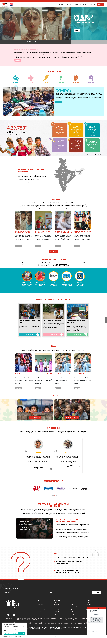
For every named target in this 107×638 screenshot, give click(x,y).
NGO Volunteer (42, 618)
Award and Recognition (42, 608)
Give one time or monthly (71, 416)
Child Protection (56, 610)
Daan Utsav (36, 618)
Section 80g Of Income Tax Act (71, 621)
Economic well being (57, 608)
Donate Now (77, 30)
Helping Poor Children (51, 618)
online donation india (65, 533)
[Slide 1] (52, 37)
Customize (7, 633)
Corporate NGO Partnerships (36, 617)
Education (55, 605)
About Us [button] (61, 4)
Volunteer (71, 603)
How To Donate (81, 621)
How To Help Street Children (24, 620)
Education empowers (77, 618)
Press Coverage (88, 603)
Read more (18, 245)
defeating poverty (60, 204)
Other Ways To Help (73, 605)
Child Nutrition (70, 617)
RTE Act (16, 621)
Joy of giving (41, 622)
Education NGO (77, 617)
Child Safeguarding (73, 608)
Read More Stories (53, 250)
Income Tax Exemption (10, 617)
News (87, 605)
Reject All (14, 633)
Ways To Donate (22, 622)
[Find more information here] (96, 622)
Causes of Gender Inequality (52, 620)
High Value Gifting (73, 607)
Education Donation (19, 617)
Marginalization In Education (64, 620)
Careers (71, 612)
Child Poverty (23, 618)
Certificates (40, 610)
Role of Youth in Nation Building (64, 622)
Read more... (17, 59)
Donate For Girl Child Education (11, 622)
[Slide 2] (54, 37)
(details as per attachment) (44, 630)
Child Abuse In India (42, 620)
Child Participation (59, 618)
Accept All (22, 633)
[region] (14, 629)
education (28, 204)
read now (89, 41)
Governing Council (41, 605)
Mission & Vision (40, 603)
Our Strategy (56, 601)
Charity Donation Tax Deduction (59, 621)
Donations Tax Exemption (47, 621)
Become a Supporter (34, 416)
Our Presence (56, 603)
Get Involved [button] (83, 4)
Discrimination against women (31, 622)
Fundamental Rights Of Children (12, 620)
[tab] (16, 78)
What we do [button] (68, 4)
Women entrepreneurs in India (50, 622)
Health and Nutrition (57, 607)
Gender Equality (54, 617)
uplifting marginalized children (61, 263)
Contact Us (72, 610)
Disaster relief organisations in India (12, 618)
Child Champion (30, 618)
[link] (5, 4)
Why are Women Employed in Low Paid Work (79, 622)
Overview (39, 601)
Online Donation (27, 617)
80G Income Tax (34, 620)
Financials (39, 612)
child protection (64, 348)
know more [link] (58, 101)
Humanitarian (56, 612)
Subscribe (97, 592)
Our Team (39, 607)
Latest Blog (88, 601)
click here (63, 0)
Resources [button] (90, 4)
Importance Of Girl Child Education (78, 620)
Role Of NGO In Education (36, 621)
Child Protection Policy (10, 621)
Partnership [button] (75, 4)
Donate (71, 601)
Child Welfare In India (62, 617)
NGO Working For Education (24, 621)
